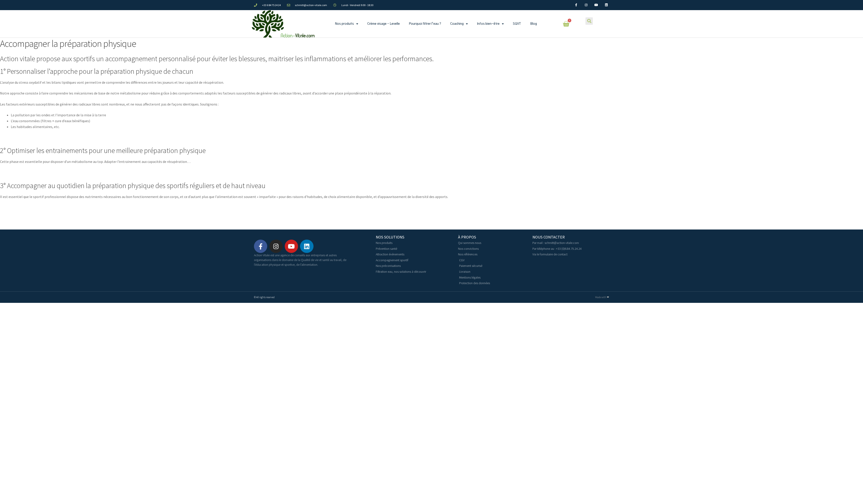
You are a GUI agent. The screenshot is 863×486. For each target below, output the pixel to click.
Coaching (457, 23)
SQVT (517, 23)
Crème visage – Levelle (383, 23)
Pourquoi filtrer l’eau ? (425, 23)
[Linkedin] (606, 5)
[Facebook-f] (576, 5)
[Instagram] (586, 5)
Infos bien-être (488, 23)
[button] (589, 21)
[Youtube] (596, 5)
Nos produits (344, 23)
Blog (533, 23)
